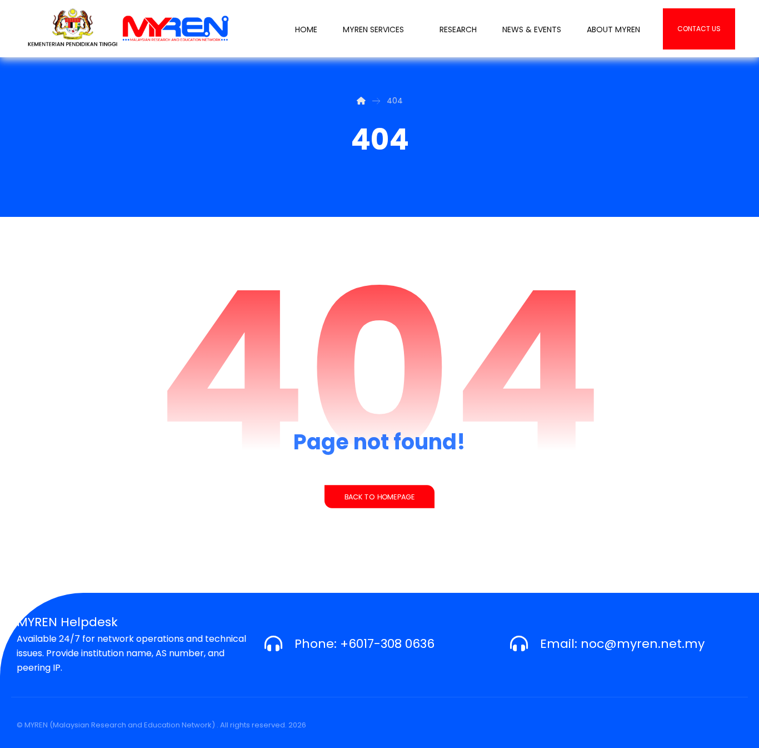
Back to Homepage (379, 497)
